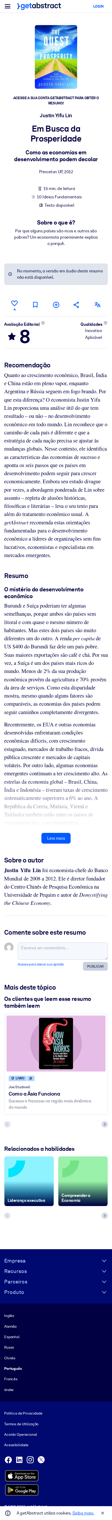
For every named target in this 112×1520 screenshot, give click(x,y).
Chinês (9, 1358)
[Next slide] (105, 1124)
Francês (10, 1379)
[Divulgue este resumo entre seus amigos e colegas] (76, 304)
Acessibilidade (16, 1445)
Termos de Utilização (21, 1424)
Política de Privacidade (23, 1413)
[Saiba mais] (42, 323)
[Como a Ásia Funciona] (56, 1044)
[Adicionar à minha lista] (56, 304)
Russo (9, 1347)
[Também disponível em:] (97, 304)
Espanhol (12, 1337)
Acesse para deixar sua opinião (41, 964)
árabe (9, 1390)
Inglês (9, 1316)
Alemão (10, 1326)
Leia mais (56, 838)
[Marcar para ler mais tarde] (35, 304)
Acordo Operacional (20, 1434)
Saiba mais (82, 1513)
